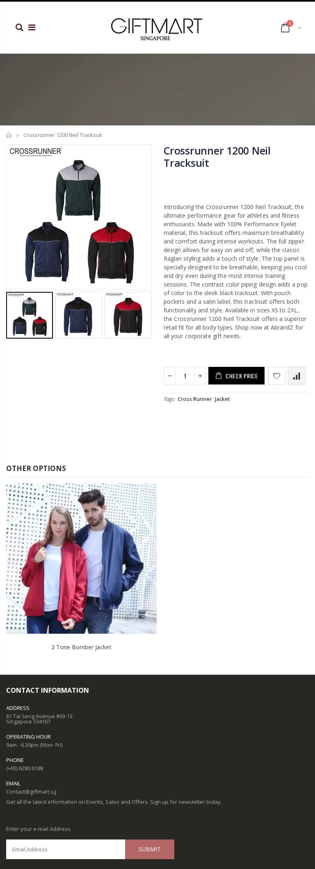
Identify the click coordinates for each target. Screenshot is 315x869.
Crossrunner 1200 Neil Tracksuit (217, 156)
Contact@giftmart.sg (31, 791)
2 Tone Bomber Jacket (81, 647)
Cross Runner (195, 399)
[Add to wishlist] (276, 375)
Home (9, 135)
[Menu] (31, 27)
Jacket (222, 399)
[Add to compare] (297, 375)
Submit (150, 849)
